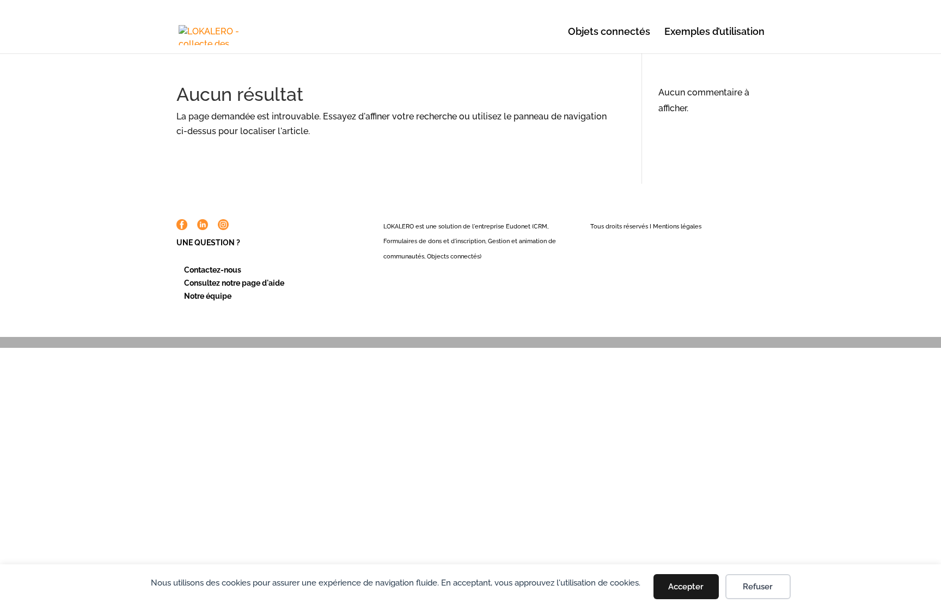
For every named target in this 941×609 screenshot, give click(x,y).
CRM (540, 226)
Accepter (686, 587)
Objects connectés (453, 256)
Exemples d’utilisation (714, 32)
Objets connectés (609, 32)
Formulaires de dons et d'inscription (434, 241)
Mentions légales (677, 226)
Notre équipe (207, 296)
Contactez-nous (212, 270)
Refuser (758, 587)
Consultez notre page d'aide (234, 283)
